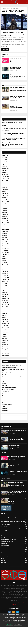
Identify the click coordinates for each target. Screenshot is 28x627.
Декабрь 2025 (5, 172)
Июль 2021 (4, 283)
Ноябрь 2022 (5, 250)
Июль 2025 (4, 183)
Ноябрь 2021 (5, 275)
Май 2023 (4, 237)
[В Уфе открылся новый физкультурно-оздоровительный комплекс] (4, 447)
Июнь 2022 (4, 260)
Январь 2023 (5, 246)
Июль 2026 (4, 157)
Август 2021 (5, 281)
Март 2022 (4, 267)
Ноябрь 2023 (5, 225)
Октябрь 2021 (5, 277)
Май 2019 (4, 338)
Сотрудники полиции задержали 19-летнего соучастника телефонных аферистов (17, 500)
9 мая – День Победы (7, 372)
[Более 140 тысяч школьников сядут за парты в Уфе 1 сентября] (5, 98)
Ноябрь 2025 (5, 174)
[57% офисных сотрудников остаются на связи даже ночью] (5, 76)
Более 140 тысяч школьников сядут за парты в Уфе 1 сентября (17, 97)
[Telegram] (17, 612)
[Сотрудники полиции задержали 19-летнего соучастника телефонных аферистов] (5, 106)
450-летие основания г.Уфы (9, 367)
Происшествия (5, 400)
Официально (5, 395)
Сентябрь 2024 (5, 204)
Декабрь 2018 (5, 349)
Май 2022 (4, 262)
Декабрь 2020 (5, 298)
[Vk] (9, 612)
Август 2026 (5, 155)
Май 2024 (4, 212)
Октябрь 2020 (5, 302)
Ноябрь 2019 (5, 325)
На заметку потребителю (8, 389)
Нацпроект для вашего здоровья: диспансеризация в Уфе (17, 60)
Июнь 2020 (4, 311)
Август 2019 (5, 332)
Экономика (5, 410)
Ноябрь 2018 (5, 351)
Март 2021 (4, 292)
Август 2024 (5, 206)
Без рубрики (5, 374)
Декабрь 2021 (5, 273)
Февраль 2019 (5, 344)
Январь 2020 (5, 321)
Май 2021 (4, 288)
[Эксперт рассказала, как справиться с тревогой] (5, 69)
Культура (4, 385)
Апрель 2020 (5, 315)
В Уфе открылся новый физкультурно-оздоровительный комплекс (16, 447)
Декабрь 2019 (5, 323)
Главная (4, 8)
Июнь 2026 (4, 159)
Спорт (3, 406)
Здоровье (4, 383)
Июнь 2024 (4, 210)
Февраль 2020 (5, 319)
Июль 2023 (4, 233)
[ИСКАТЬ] (24, 417)
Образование (5, 391)
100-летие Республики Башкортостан (11, 365)
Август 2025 (5, 180)
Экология (4, 408)
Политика (4, 398)
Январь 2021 (5, 296)
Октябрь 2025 (5, 176)
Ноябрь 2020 (5, 300)
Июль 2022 (4, 258)
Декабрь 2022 (5, 248)
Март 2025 (4, 191)
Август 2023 (5, 231)
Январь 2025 (5, 195)
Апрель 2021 (5, 290)
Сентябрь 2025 (5, 178)
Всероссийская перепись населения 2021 (12, 377)
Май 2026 (4, 162)
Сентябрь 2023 (5, 229)
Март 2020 (4, 317)
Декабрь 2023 (5, 222)
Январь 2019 (5, 346)
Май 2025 (4, 187)
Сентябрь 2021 (5, 279)
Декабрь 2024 (5, 197)
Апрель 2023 (5, 239)
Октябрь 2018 (5, 353)
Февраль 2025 (5, 193)
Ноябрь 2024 (5, 199)
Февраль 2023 (5, 243)
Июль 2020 (4, 309)
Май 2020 (4, 313)
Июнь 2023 (4, 235)
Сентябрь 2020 (5, 304)
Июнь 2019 (4, 336)
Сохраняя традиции (7, 404)
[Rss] (13, 612)
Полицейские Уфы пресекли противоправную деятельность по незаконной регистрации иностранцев (13, 144)
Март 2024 (4, 216)
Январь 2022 (5, 271)
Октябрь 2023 (5, 227)
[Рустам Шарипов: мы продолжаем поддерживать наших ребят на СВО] (4, 439)
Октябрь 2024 (5, 201)
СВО (3, 402)
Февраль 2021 (5, 294)
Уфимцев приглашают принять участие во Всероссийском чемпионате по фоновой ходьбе (18, 89)
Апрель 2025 (5, 189)
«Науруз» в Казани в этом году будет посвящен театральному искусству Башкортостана (12, 34)
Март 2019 (9, 8)
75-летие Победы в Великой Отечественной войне (13, 521)
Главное (4, 379)
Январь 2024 (5, 220)
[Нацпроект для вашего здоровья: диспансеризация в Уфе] (5, 60)
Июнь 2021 (4, 285)
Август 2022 (5, 256)
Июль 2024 (4, 208)
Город (3, 381)
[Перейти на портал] (6, 510)
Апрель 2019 (5, 340)
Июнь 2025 (4, 185)
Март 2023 (4, 241)
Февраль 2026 (5, 168)
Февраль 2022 (5, 269)
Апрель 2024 (5, 214)
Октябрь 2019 (5, 328)
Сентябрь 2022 (5, 254)
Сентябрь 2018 (5, 355)
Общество (4, 393)
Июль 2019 (4, 334)
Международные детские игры (10, 387)
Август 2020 (5, 306)
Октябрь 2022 (5, 252)
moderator (10, 37)
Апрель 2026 (5, 164)
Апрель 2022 (5, 264)
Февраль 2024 (5, 218)
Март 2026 (4, 166)
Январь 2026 (5, 170)
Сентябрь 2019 (5, 330)
